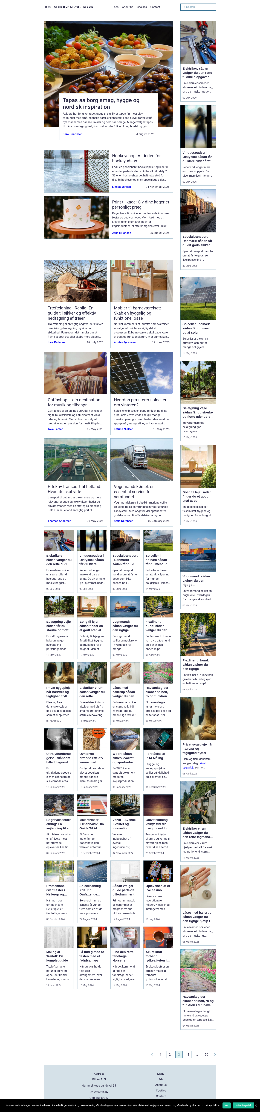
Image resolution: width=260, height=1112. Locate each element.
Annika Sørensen (125, 342)
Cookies (142, 7)
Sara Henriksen (72, 134)
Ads (116, 7)
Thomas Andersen (59, 521)
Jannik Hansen (121, 233)
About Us (127, 7)
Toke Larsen (55, 429)
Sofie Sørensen (123, 521)
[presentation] (51, 74)
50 (206, 1054)
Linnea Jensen (121, 186)
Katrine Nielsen (123, 429)
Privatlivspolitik (244, 1105)
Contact (155, 7)
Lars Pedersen (57, 342)
